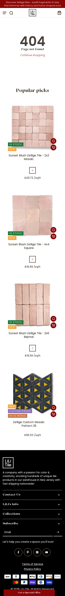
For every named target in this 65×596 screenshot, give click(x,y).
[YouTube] (47, 552)
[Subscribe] (58, 532)
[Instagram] (37, 552)
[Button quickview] (53, 141)
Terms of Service (32, 564)
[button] (29, 592)
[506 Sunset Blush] (32, 170)
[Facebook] (18, 552)
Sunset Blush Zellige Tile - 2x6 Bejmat (29, 335)
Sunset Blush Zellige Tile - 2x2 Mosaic (29, 157)
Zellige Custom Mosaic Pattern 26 (29, 424)
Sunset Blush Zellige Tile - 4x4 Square (28, 246)
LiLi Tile (25, 589)
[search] (11, 12)
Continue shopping (32, 55)
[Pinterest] (28, 552)
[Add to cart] (53, 147)
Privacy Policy (32, 569)
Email (8, 532)
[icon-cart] (58, 12)
